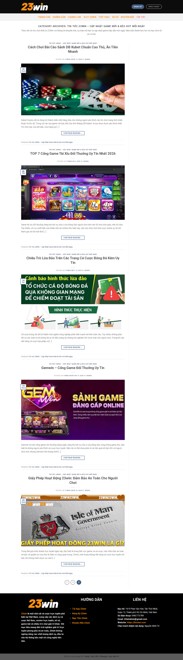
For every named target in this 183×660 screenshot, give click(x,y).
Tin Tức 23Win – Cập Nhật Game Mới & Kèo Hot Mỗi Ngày (73, 43)
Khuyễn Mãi (78, 623)
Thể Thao (104, 17)
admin (87, 59)
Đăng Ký (76, 613)
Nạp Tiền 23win (79, 618)
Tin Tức (140, 17)
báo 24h (94, 656)
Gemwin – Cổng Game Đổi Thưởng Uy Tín (72, 368)
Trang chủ (44, 17)
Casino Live (74, 17)
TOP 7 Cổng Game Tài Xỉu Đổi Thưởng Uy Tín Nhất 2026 (73, 154)
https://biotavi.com (136, 622)
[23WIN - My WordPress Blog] (34, 6)
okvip (87, 656)
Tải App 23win (79, 609)
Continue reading (73, 133)
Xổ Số (115, 17)
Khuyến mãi (127, 17)
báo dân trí (114, 656)
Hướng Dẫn (59, 17)
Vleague (103, 656)
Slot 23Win (90, 17)
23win (24, 613)
